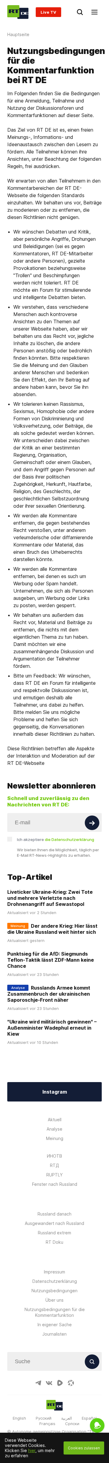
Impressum (54, 1271)
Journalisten (54, 1334)
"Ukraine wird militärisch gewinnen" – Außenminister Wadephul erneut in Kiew (52, 1028)
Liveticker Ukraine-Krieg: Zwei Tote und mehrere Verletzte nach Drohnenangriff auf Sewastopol (50, 898)
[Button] (92, 823)
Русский (43, 1418)
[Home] (17, 12)
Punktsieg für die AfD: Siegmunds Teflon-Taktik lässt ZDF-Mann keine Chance (50, 960)
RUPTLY (54, 1174)
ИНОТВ (54, 1156)
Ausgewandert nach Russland (54, 1223)
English (19, 1418)
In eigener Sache (55, 1324)
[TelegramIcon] (38, 1383)
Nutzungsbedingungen (54, 1290)
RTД (54, 1165)
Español (89, 1418)
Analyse (54, 1129)
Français (47, 1423)
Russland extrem (54, 1232)
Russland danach (54, 1213)
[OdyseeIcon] (71, 1383)
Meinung (54, 1138)
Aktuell (54, 1119)
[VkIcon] (49, 1383)
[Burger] (94, 12)
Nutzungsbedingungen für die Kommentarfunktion (55, 1312)
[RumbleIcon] (60, 1383)
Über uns (54, 1300)
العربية (66, 1418)
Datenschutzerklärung (54, 1281)
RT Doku (54, 1242)
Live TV (48, 12)
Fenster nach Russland (54, 1184)
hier (31, 1450)
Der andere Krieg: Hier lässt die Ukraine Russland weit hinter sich (52, 929)
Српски (72, 1423)
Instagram (54, 1092)
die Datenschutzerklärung (69, 839)
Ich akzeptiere (55, 839)
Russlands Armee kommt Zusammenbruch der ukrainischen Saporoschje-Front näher (48, 994)
